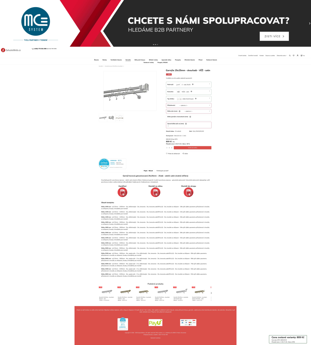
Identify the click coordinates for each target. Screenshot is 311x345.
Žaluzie (96, 60)
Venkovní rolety (149, 62)
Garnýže (128, 60)
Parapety (178, 60)
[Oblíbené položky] (293, 55)
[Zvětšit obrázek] (192, 84)
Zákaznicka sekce (281, 55)
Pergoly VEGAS (162, 62)
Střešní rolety (153, 60)
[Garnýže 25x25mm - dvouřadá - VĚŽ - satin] (130, 91)
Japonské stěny (166, 60)
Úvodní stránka (242, 55)
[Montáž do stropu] (188, 192)
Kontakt (262, 55)
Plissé (200, 60)
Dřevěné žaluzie (190, 60)
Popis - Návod (148, 171)
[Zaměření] (122, 192)
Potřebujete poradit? (163, 171)
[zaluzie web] (10, 50)
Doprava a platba (270, 55)
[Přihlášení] (297, 55)
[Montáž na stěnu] (155, 192)
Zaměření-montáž (253, 55)
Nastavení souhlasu (155, 338)
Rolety (105, 60)
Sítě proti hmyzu (140, 60)
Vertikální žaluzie (116, 60)
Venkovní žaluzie (211, 60)
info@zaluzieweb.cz (148, 334)
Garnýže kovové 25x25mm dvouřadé (114, 66)
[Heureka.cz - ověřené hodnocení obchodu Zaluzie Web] (112, 164)
